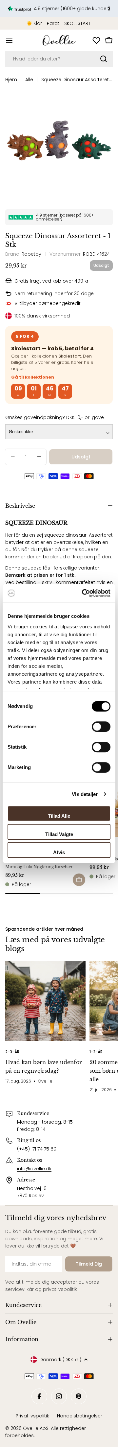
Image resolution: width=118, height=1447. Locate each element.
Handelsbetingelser (79, 1415)
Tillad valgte (59, 834)
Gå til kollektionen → (35, 377)
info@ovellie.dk (34, 1168)
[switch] (101, 726)
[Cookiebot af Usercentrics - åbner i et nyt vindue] (83, 593)
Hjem (11, 79)
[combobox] (59, 59)
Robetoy (31, 254)
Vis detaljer (85, 794)
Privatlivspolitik (32, 1415)
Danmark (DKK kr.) (60, 1359)
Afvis (59, 852)
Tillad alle (59, 816)
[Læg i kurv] (79, 879)
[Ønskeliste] (96, 40)
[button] (9, 8)
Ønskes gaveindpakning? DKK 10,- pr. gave (54, 417)
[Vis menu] (9, 40)
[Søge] (104, 59)
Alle (29, 79)
